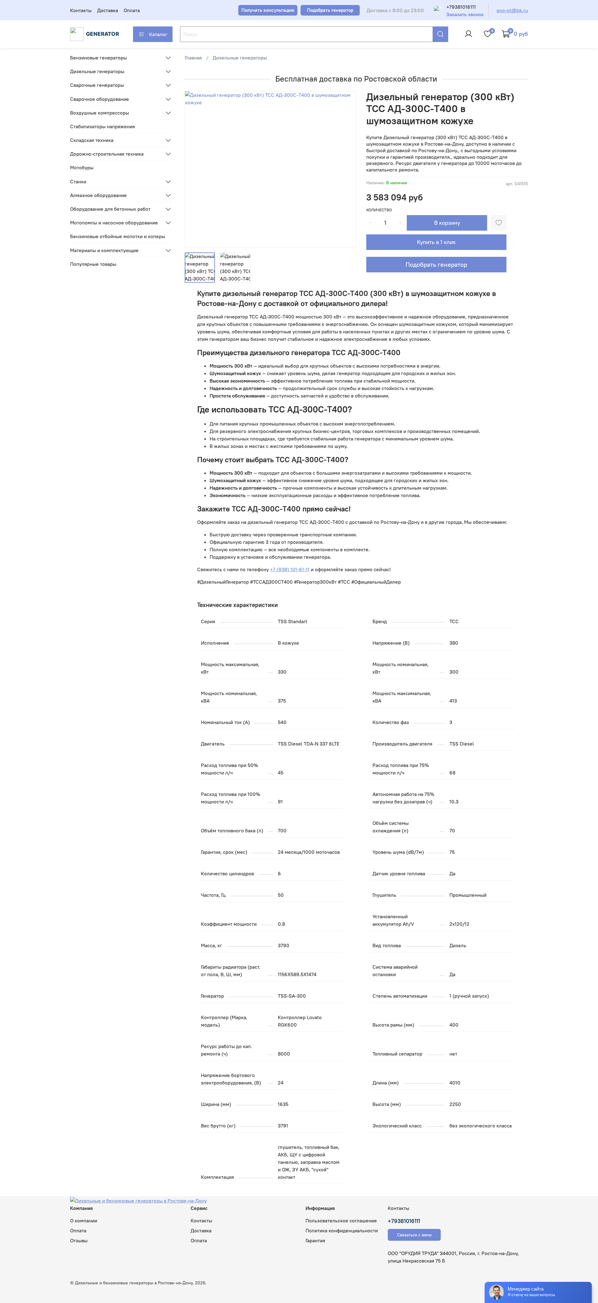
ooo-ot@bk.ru (512, 10)
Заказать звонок (465, 14)
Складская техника (91, 140)
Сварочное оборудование (99, 99)
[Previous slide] (194, 169)
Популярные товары (93, 264)
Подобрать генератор (436, 264)
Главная (193, 57)
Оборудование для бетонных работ (110, 209)
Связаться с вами (414, 1235)
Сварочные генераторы (97, 85)
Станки (78, 181)
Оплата (132, 10)
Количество (379, 210)
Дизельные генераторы (240, 57)
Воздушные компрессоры (99, 113)
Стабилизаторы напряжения (102, 126)
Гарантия (315, 1240)
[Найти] (440, 34)
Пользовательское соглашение (341, 1220)
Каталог (158, 34)
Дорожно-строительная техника (107, 154)
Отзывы (79, 1240)
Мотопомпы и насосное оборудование (114, 222)
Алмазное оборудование (98, 195)
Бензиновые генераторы (98, 57)
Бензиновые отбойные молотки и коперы (117, 236)
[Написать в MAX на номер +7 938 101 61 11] (438, 10)
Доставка (107, 10)
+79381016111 (461, 7)
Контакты (81, 10)
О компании (83, 1220)
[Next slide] (346, 169)
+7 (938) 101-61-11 (290, 569)
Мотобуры (81, 167)
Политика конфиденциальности (342, 1230)
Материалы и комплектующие (104, 250)
